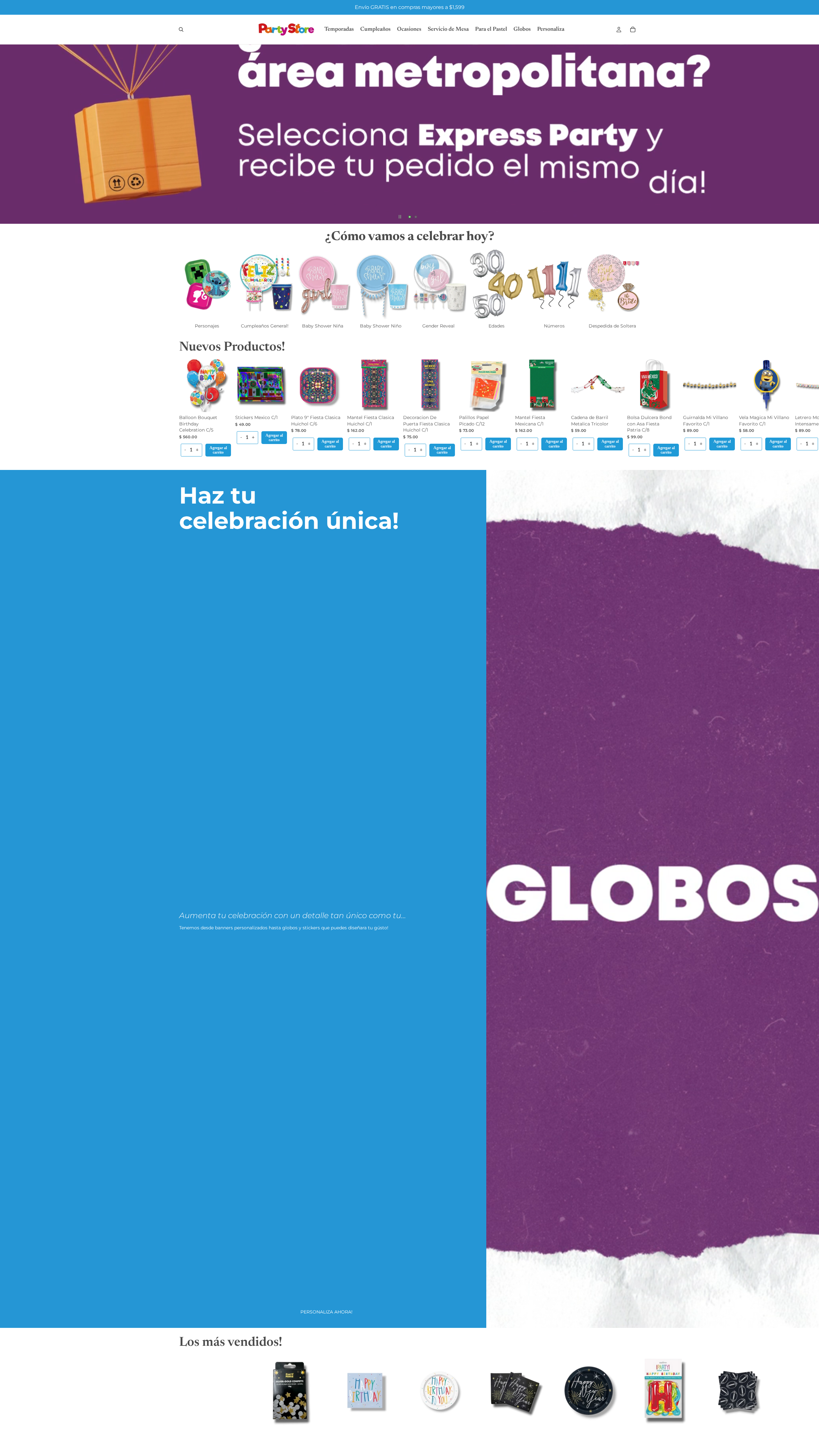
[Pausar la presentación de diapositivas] (400, 217)
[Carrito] (633, 29)
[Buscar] (181, 29)
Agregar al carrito (218, 450)
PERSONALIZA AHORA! (326, 1312)
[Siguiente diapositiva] (808, 134)
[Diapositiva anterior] (10, 134)
